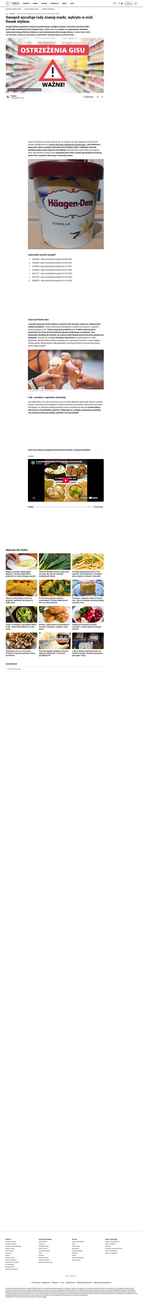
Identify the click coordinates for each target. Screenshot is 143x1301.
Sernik (73, 1244)
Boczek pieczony (10, 1267)
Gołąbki (7, 1255)
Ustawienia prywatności (102, 1283)
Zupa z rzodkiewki (110, 1244)
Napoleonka (75, 1248)
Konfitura (41, 1255)
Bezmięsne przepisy (10, 1244)
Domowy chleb (76, 1260)
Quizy (72, 3)
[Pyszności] (17, 3)
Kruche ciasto (76, 1246)
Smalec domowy (10, 1257)
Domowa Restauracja (31, 9)
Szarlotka (74, 1253)
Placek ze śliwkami (77, 1251)
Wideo (64, 3)
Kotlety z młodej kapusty (112, 1241)
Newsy (35, 3)
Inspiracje (55, 3)
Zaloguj (128, 3)
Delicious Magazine (48, 9)
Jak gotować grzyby (44, 1251)
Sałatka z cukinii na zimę (46, 1262)
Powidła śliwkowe (44, 1246)
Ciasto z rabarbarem (111, 1251)
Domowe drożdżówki (78, 1257)
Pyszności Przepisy (10, 1241)
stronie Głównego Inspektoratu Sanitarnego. (67, 144)
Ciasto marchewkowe (78, 1241)
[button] (120, 3)
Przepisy (26, 3)
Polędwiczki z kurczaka (11, 1262)
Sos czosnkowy (9, 1264)
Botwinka (107, 1246)
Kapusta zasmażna (10, 1260)
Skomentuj (89, 97)
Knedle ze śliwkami (44, 1260)
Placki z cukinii (43, 1248)
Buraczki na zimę (43, 1257)
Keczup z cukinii (9, 1248)
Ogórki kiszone (43, 1241)
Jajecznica (8, 1253)
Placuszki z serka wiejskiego (13, 1246)
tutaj (44, 1297)
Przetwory (41, 1244)
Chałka (74, 1255)
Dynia (40, 1253)
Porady (44, 3)
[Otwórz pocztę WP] (114, 3)
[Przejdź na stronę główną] (8, 5)
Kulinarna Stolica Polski (13, 9)
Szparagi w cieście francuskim (113, 1248)
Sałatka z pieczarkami (11, 1269)
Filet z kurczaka (9, 1251)
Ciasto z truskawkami (111, 1253)
